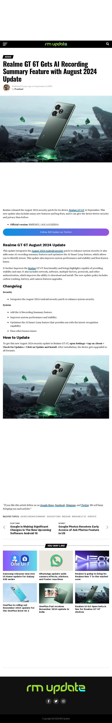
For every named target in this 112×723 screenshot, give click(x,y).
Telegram (70, 505)
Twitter (85, 505)
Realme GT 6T (76, 210)
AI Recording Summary (34, 517)
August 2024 (54, 517)
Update (92, 517)
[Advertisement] (56, 20)
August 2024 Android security (47, 250)
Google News (47, 505)
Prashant (19, 89)
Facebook (60, 505)
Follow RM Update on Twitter (56, 232)
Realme (32, 268)
